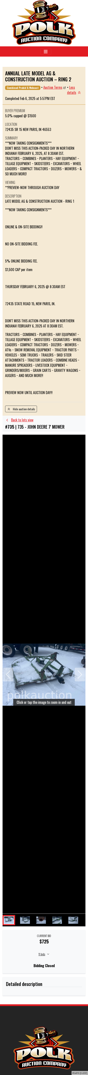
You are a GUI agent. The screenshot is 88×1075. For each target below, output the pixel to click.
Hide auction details (23, 409)
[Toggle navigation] (45, 51)
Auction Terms (52, 87)
